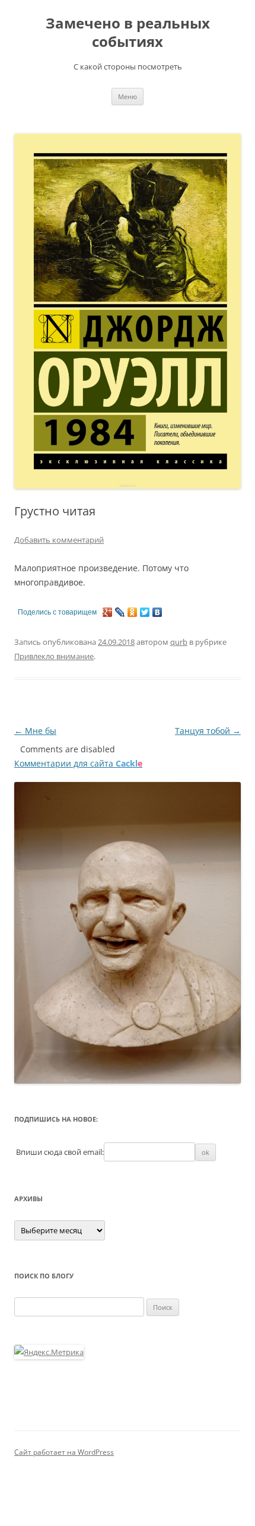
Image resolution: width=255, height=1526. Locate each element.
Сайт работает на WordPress (64, 1452)
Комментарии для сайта (78, 763)
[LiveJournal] (120, 612)
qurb (178, 642)
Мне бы (35, 730)
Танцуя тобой (208, 730)
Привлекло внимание (54, 656)
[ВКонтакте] (157, 612)
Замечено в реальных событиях (128, 32)
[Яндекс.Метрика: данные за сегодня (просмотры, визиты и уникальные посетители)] (49, 1352)
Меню (127, 96)
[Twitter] (145, 612)
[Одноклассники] (132, 612)
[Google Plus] (107, 612)
